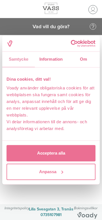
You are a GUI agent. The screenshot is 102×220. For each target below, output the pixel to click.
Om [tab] (83, 59)
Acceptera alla (51, 153)
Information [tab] (51, 59)
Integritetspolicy (17, 208)
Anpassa (47, 171)
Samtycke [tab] (18, 59)
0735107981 (51, 214)
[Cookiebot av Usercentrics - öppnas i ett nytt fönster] (71, 43)
